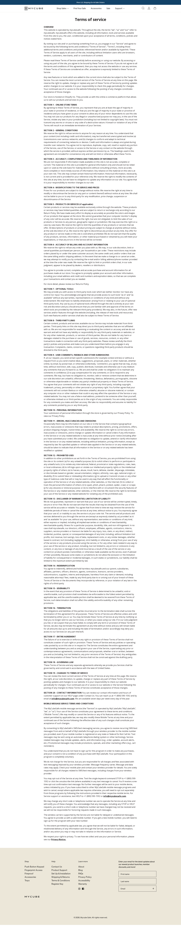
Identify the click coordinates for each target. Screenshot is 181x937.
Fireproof (29, 873)
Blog (80, 870)
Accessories (96, 8)
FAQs (80, 873)
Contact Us (56, 866)
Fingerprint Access (33, 870)
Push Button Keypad (34, 866)
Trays (27, 880)
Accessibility (84, 880)
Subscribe (153, 888)
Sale (108, 8)
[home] (90, 896)
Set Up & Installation (61, 873)
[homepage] (39, 8)
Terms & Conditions (60, 880)
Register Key (57, 883)
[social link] (79, 889)
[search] (143, 8)
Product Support (59, 870)
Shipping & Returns (60, 877)
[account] (149, 8)
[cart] (154, 8)
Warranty (82, 883)
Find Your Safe (80, 8)
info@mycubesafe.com (62, 698)
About (81, 866)
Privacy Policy (85, 877)
